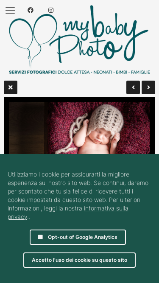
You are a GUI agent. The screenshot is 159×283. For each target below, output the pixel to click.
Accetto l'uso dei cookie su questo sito (79, 260)
